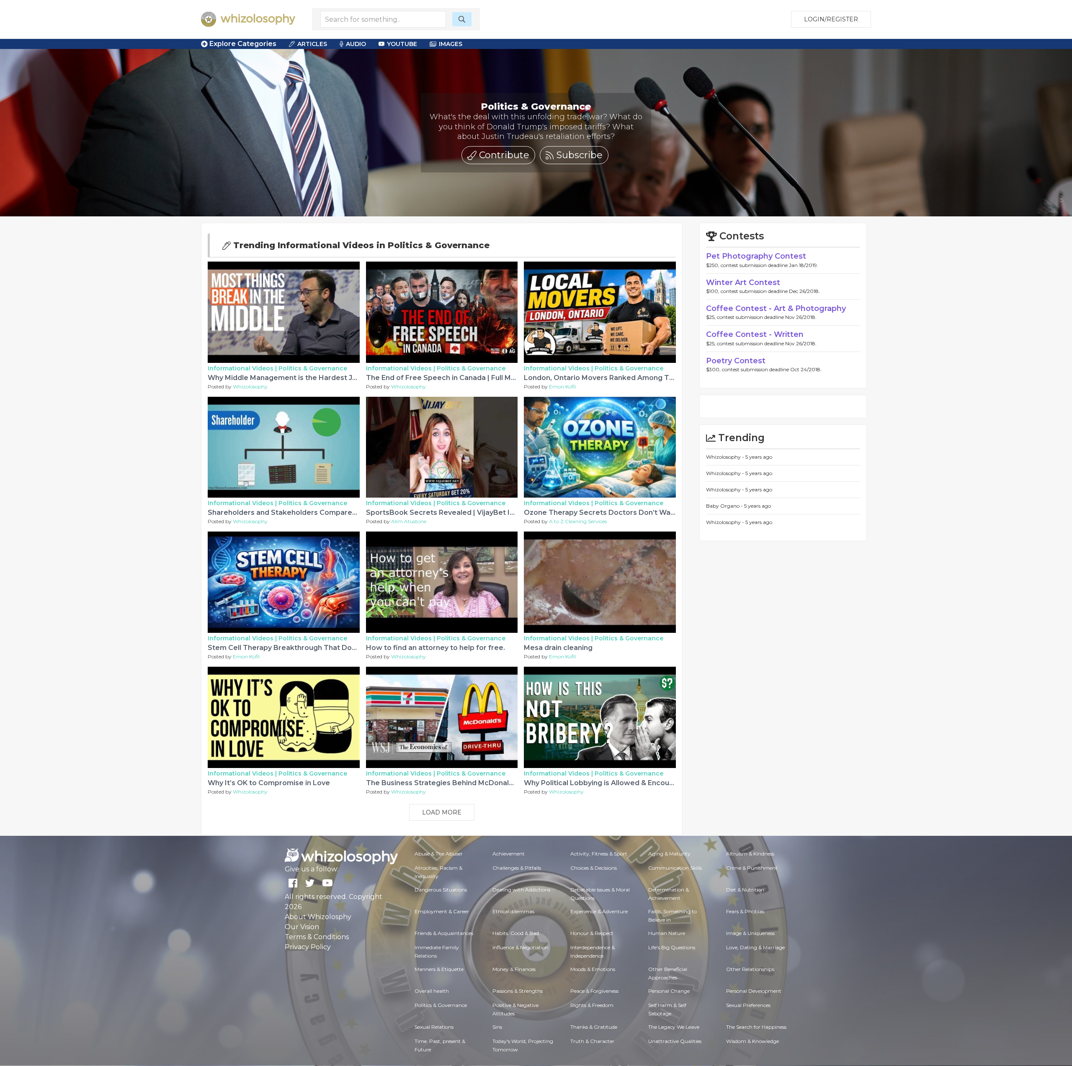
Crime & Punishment (752, 868)
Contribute (503, 155)
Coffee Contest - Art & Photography (776, 308)
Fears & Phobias (745, 911)
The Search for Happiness (756, 1027)
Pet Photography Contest (756, 256)
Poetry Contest (735, 360)
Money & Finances (514, 969)
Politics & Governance (312, 368)
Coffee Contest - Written (755, 334)
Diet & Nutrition (745, 889)
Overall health (432, 991)
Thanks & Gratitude (593, 1027)
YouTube (402, 44)
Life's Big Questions (671, 947)
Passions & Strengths (517, 991)
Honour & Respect (591, 933)
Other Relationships (750, 969)
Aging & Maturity (669, 853)
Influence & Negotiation (520, 947)
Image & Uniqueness (750, 933)
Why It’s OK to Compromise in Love (269, 783)
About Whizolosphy (318, 917)
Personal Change (669, 991)
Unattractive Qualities (674, 1041)
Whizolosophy (250, 386)
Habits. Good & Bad (515, 933)
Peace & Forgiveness (594, 991)
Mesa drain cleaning (558, 648)
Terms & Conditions (317, 937)
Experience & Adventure (599, 911)
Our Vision (302, 927)
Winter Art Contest (743, 282)
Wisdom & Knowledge (752, 1041)
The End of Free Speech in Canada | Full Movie (446, 378)
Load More (441, 812)
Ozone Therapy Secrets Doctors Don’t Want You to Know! (624, 512)
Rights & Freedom (591, 1005)
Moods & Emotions (592, 969)
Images (450, 44)
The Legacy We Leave (673, 1027)
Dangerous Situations (441, 889)
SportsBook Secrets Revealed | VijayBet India (445, 512)
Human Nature (666, 933)
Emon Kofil (562, 386)
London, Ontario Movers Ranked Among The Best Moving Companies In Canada (662, 378)
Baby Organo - (725, 506)
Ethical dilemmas (513, 911)
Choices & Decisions (593, 868)
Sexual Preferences (748, 1005)
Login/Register (831, 19)
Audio (356, 44)
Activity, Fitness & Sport (598, 853)
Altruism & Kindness (750, 853)
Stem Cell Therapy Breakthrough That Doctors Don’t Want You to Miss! (330, 648)
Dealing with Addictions (521, 889)
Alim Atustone (408, 521)
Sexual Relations (434, 1027)
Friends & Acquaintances (444, 933)
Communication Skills (675, 868)
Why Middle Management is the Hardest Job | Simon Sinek (309, 378)
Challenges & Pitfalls (516, 868)
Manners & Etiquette (439, 969)
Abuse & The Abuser (439, 853)
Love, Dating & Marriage (755, 947)
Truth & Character (592, 1041)
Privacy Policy (308, 947)
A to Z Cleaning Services (578, 521)
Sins (497, 1027)
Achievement (508, 853)
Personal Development (753, 991)
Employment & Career (442, 911)
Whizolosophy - (725, 457)
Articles (312, 44)
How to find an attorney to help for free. (435, 648)
